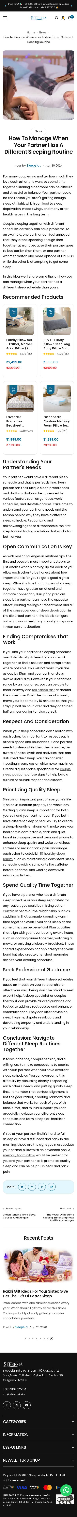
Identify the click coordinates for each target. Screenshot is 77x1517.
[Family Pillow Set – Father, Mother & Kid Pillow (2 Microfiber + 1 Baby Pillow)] (20, 321)
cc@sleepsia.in (14, 1394)
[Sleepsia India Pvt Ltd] (38, 18)
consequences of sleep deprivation (40, 610)
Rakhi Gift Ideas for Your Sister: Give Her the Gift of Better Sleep (35, 1294)
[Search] (56, 17)
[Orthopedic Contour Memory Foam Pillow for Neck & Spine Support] (57, 398)
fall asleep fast (43, 690)
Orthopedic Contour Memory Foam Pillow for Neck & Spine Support (56, 421)
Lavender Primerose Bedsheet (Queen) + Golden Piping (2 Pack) (19, 421)
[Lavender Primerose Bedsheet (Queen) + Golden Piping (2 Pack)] (20, 398)
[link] (22, 1187)
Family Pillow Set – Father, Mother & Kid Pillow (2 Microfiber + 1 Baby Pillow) (19, 344)
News (42, 32)
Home (31, 32)
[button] (5, 5)
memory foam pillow (19, 1155)
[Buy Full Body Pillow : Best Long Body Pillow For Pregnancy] (57, 321)
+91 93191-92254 (14, 1389)
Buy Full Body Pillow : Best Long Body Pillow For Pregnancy (56, 344)
